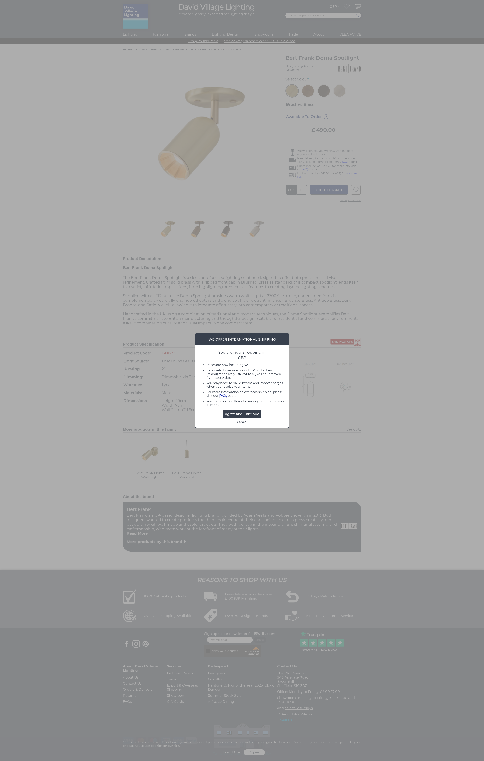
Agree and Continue (242, 414)
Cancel (242, 422)
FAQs (223, 396)
